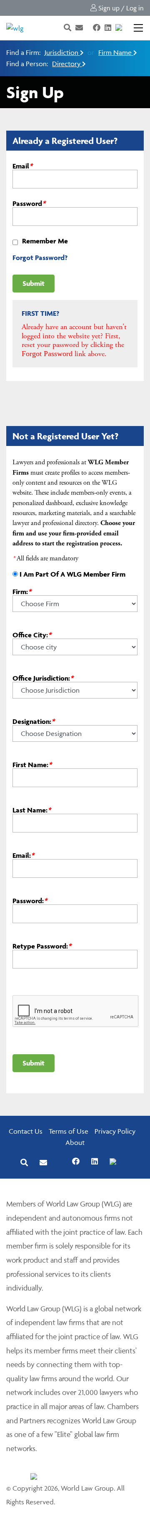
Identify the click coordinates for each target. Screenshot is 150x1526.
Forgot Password (47, 353)
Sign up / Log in (120, 8)
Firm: (21, 591)
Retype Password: (41, 946)
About (75, 1142)
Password (28, 203)
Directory (67, 63)
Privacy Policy (115, 1131)
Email (22, 166)
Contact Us (25, 1131)
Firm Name (115, 52)
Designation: (33, 721)
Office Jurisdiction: (42, 678)
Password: (29, 900)
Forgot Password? (40, 257)
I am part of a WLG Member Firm (72, 574)
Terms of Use (68, 1131)
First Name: (32, 764)
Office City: (31, 635)
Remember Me (45, 241)
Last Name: (31, 810)
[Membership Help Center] (127, 28)
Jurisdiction (62, 52)
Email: (23, 855)
